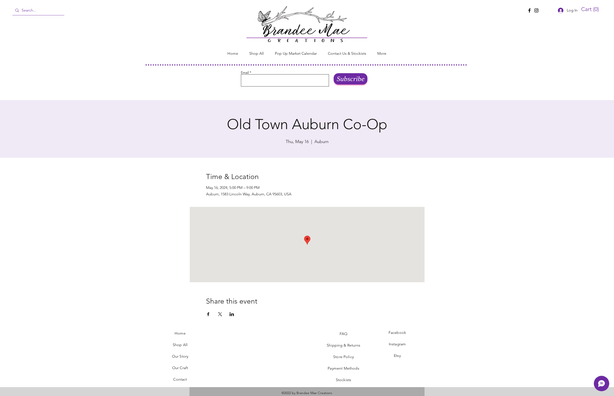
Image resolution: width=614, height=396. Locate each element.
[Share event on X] (220, 314)
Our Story (180, 356)
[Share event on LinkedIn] (232, 314)
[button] (591, 9)
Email (245, 72)
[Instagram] (536, 10)
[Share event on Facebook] (208, 314)
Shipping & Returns (343, 345)
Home (180, 333)
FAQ (343, 333)
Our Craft (180, 368)
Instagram (397, 344)
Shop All (180, 344)
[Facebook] (529, 10)
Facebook (397, 332)
